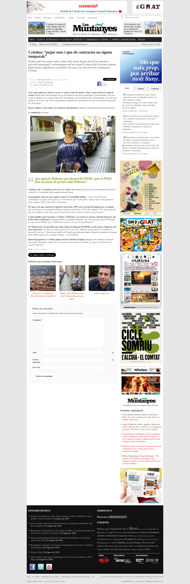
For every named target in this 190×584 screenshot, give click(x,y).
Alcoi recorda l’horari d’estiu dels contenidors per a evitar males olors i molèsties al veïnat (141, 448)
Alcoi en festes (142, 529)
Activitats (51, 39)
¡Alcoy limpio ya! (101, 293)
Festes (141, 39)
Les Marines (92, 18)
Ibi (149, 542)
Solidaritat (127, 549)
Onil (135, 546)
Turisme (134, 549)
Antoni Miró (152, 529)
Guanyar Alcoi (140, 542)
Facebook (99, 84)
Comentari (37, 320)
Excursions (154, 539)
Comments (155, 88)
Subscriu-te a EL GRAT (48, 44)
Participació (48, 82)
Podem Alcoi (109, 549)
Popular (141, 88)
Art (157, 529)
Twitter (40, 567)
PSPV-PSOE (119, 549)
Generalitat (128, 543)
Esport (104, 39)
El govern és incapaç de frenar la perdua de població (43, 294)
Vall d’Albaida (59, 18)
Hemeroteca (102, 516)
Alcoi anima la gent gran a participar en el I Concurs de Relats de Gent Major (61, 558)
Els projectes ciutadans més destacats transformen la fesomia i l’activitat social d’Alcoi (62, 546)
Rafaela (125, 446)
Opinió (115, 39)
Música (111, 546)
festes (110, 543)
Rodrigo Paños (44, 80)
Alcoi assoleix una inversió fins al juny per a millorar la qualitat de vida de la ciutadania (133, 28)
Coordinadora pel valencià (146, 536)
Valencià (140, 549)
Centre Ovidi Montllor (130, 532)
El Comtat (47, 18)
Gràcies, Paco (36, 552)
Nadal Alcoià (119, 546)
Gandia (121, 542)
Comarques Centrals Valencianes (74, 44)
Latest (127, 88)
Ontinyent (141, 546)
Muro (106, 546)
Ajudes (106, 529)
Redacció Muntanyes (131, 111)
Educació (121, 539)
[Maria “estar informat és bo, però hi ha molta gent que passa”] (72, 278)
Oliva (131, 545)
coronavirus (101, 539)
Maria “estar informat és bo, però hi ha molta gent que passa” (72, 296)
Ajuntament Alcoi (119, 528)
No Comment (143, 111)
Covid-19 (109, 539)
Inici (30, 18)
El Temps (33, 44)
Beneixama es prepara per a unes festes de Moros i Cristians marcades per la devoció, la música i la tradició (140, 148)
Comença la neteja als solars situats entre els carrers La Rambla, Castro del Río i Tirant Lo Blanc (56, 28)
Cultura (65, 39)
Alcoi (40, 39)
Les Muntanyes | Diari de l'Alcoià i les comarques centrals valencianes (131, 577)
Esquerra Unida (146, 539)
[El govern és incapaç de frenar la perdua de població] (43, 278)
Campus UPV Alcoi (114, 532)
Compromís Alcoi (125, 535)
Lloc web (36, 367)
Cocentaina (142, 532)
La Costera (81, 18)
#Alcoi (100, 528)
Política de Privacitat (44, 581)
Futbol (114, 543)
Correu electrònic (36, 361)
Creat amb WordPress (138, 581)
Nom (34, 352)
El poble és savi (46, 85)
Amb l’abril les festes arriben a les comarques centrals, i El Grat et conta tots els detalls (142, 428)
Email (104, 84)
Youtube (49, 567)
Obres (126, 546)
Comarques (92, 39)
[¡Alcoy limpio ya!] (102, 278)
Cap (40, 82)
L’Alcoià (38, 18)
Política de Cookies (59, 581)
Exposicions (102, 542)
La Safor (71, 18)
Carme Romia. (128, 433)
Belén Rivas (101, 532)
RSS (93, 577)
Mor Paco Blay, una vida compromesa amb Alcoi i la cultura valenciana (140, 417)
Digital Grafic (159, 581)
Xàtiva (148, 549)
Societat (77, 39)
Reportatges (128, 39)
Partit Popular (150, 546)
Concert (135, 536)
